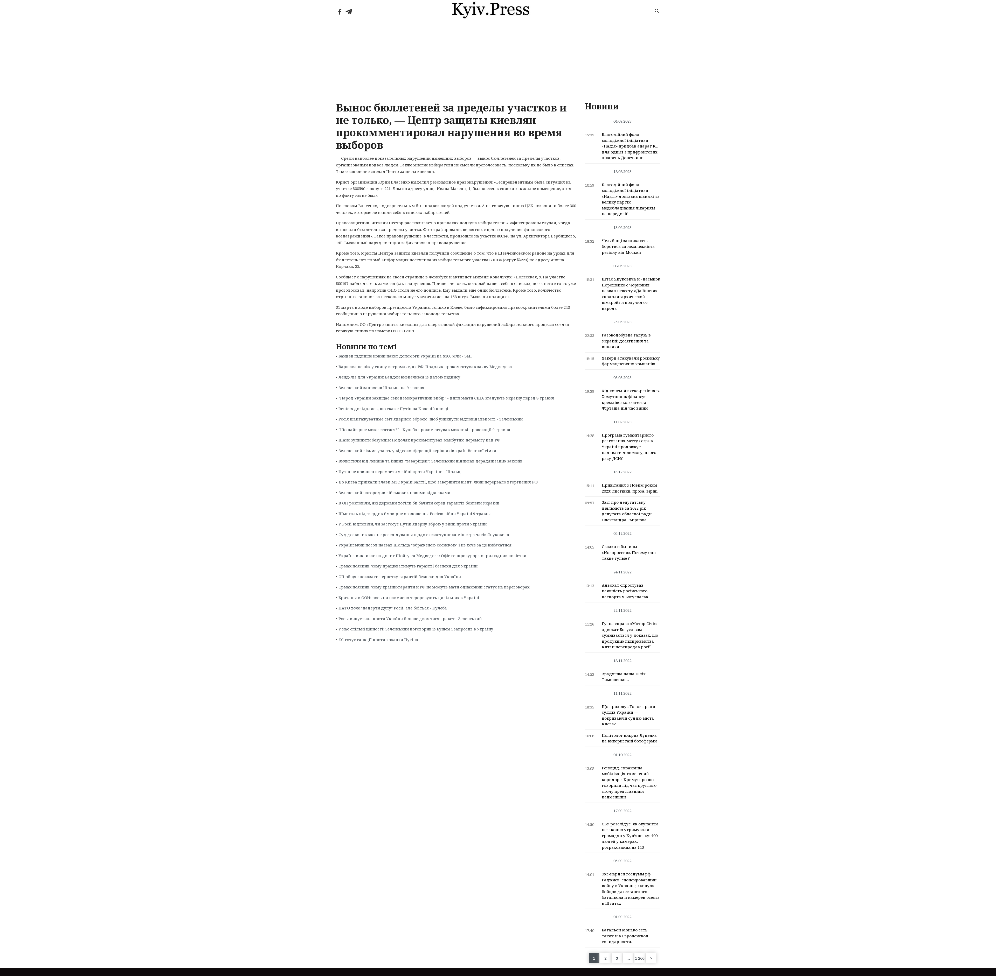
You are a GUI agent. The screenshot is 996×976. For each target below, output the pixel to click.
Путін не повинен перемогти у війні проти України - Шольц (399, 471)
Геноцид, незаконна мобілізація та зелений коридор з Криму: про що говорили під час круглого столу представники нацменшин (629, 782)
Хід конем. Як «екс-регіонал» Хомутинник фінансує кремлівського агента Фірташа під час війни (631, 399)
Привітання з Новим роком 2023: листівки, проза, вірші (630, 488)
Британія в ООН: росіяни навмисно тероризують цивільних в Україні (408, 597)
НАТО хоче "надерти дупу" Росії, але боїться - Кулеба (392, 607)
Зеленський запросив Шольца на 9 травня (381, 387)
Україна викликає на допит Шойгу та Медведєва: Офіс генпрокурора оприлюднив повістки (432, 555)
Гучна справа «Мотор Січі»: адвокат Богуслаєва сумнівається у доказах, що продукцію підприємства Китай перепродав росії (630, 635)
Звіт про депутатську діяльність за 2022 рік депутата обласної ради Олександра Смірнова (627, 511)
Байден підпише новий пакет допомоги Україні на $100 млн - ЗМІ (405, 356)
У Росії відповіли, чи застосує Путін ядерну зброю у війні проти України (412, 523)
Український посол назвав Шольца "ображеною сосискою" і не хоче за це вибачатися (424, 544)
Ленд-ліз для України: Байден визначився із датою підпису (399, 377)
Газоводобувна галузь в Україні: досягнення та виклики (626, 340)
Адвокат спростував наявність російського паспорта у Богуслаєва (625, 590)
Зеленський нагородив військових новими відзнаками (394, 492)
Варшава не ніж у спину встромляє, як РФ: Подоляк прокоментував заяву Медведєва (425, 366)
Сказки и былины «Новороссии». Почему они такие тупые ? (629, 552)
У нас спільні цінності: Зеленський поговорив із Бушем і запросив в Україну (415, 628)
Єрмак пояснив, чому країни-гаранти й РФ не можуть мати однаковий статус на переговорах (434, 586)
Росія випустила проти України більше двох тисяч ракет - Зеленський (410, 618)
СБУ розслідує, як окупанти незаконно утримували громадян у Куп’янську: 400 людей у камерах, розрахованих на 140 (630, 835)
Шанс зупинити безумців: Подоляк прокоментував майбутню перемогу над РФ (419, 440)
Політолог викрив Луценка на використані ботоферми (629, 738)
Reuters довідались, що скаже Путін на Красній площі (393, 408)
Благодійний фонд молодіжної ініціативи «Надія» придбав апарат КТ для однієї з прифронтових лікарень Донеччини (630, 146)
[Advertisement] (498, 60)
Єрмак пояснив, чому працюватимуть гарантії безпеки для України (408, 565)
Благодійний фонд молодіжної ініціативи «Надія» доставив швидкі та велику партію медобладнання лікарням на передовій (631, 199)
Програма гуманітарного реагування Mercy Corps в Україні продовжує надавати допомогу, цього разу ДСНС (629, 446)
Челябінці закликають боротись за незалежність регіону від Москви (628, 246)
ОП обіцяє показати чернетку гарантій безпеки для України (399, 576)
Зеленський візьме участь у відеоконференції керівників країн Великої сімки (417, 450)
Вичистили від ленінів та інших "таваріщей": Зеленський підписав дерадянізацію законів (430, 461)
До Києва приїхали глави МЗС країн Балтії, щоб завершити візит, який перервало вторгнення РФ (438, 482)
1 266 (639, 958)
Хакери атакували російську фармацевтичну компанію (631, 361)
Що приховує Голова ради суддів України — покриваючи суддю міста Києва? (628, 715)
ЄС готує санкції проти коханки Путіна (378, 639)
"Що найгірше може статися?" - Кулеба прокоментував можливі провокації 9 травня (424, 429)
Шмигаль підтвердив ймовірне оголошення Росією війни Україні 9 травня (414, 513)
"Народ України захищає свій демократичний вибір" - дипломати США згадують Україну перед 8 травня (446, 398)
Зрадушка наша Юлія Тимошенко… (624, 676)
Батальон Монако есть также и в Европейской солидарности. (625, 935)
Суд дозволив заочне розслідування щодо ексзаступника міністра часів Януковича (423, 534)
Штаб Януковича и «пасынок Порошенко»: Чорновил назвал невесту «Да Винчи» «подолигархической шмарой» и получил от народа (631, 293)
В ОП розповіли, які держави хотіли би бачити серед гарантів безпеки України (418, 502)
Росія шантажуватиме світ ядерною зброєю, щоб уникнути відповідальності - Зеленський (430, 419)
